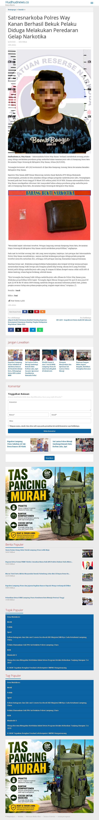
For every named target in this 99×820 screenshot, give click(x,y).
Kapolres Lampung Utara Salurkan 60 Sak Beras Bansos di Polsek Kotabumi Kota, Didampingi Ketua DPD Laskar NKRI (15, 368)
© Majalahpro (10, 816)
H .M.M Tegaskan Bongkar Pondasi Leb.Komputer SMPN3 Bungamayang (37, 668)
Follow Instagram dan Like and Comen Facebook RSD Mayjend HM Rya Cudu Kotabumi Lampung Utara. (47, 638)
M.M (9, 650)
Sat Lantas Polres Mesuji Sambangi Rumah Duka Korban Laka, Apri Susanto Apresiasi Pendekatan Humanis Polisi (32, 368)
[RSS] (42, 311)
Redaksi (20, 816)
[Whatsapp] (40, 330)
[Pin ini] (25, 330)
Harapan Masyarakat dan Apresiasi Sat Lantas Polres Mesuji (65, 366)
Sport (9, 632)
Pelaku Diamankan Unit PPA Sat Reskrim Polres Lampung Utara (32, 645)
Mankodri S (12, 655)
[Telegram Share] (33, 330)
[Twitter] (30, 311)
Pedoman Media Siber (33, 816)
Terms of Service (49, 816)
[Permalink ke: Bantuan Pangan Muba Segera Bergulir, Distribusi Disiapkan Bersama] (83, 355)
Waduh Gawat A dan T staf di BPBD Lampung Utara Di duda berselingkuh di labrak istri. (49, 366)
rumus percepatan (64, 816)
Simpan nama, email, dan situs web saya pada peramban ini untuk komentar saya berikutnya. (45, 426)
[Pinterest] (36, 311)
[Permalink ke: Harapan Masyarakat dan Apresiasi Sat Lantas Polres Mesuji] (66, 355)
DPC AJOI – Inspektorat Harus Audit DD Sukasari (73, 319)
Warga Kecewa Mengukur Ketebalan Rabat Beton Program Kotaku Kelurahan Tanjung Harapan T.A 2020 (47, 661)
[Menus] (92, 3)
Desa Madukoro (13, 617)
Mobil (9, 622)
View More (49, 458)
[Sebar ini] (11, 330)
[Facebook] (25, 311)
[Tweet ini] (18, 330)
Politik (9, 627)
